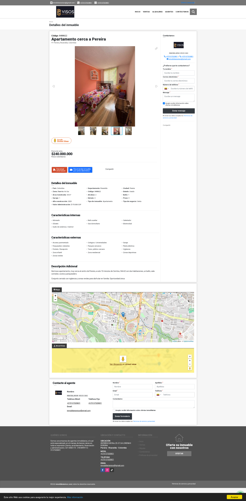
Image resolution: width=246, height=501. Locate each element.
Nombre (116, 383)
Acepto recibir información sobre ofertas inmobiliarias (135, 410)
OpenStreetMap (188, 341)
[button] (156, 48)
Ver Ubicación (116, 364)
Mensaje (166, 93)
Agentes (169, 12)
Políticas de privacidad (148, 455)
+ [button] (55, 295)
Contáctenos (182, 12)
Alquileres (157, 12)
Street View (63, 141)
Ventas (146, 12)
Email (115, 391)
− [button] (55, 299)
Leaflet (174, 341)
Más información (75, 497)
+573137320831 (86, 3)
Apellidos (159, 383)
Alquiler (142, 448)
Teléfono (159, 391)
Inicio (137, 12)
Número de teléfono (171, 85)
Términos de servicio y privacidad (144, 421)
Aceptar (234, 497)
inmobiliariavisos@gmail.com (180, 59)
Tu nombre (167, 69)
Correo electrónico (170, 77)
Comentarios (117, 399)
